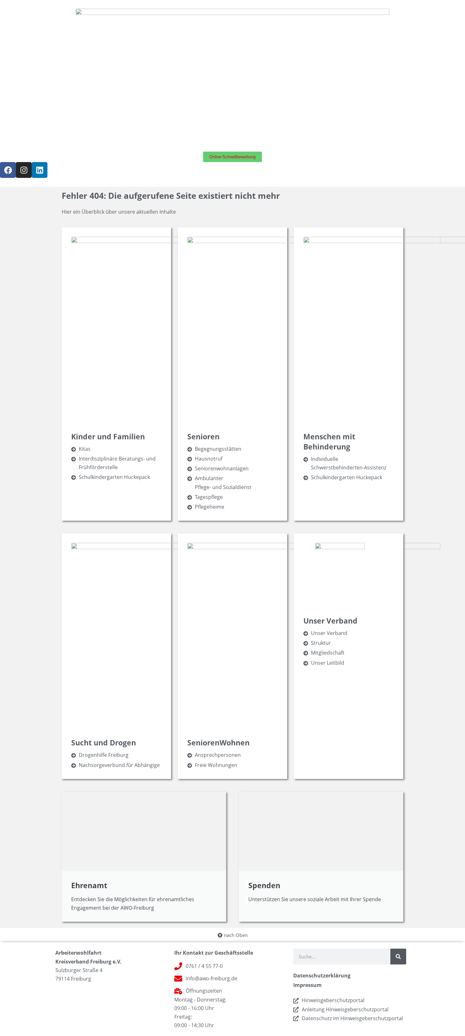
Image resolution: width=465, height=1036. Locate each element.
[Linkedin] (39, 170)
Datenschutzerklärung (321, 975)
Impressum (307, 985)
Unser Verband (330, 621)
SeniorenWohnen (218, 743)
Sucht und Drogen (103, 743)
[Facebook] (8, 170)
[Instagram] (24, 170)
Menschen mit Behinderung (329, 441)
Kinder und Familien (108, 436)
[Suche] (398, 956)
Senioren (203, 436)
